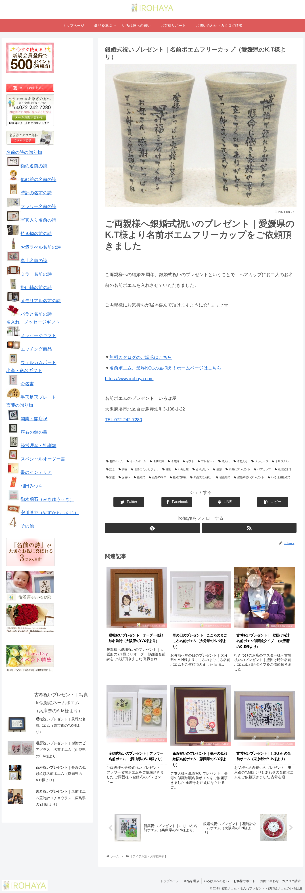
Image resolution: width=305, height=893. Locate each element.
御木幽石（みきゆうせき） (47, 499)
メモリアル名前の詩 (41, 300)
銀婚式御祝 (179, 477)
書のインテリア (36, 472)
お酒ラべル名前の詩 (41, 247)
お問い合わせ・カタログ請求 (280, 881)
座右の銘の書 (34, 432)
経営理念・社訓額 (38, 445)
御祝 (124, 469)
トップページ (169, 881)
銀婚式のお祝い (203, 477)
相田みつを (32, 485)
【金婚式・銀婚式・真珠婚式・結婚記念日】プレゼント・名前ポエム (151, 451)
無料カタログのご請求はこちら (140, 357)
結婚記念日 (284, 469)
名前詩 (175, 461)
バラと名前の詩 (36, 314)
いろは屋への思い (216, 881)
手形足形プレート (38, 397)
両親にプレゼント (239, 469)
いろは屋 (183, 469)
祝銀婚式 (224, 477)
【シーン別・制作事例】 (166, 443)
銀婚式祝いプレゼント (250, 477)
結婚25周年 (159, 477)
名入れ (226, 461)
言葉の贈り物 (19, 405)
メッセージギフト (38, 335)
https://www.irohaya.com (129, 378)
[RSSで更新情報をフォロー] (249, 528)
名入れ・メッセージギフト (33, 322)
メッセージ (261, 461)
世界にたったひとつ (146, 469)
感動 (168, 469)
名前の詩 (158, 461)
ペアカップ (264, 469)
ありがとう (202, 469)
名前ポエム (116, 461)
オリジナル (281, 461)
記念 (112, 469)
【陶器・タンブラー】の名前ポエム (210, 443)
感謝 (219, 469)
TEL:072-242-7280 (123, 419)
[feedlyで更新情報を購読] (152, 528)
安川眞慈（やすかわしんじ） (50, 512)
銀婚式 (141, 477)
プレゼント (208, 461)
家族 (112, 477)
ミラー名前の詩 (36, 274)
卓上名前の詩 (34, 260)
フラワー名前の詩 (38, 206)
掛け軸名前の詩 (36, 287)
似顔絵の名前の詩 (38, 179)
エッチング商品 (36, 349)
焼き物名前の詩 (36, 233)
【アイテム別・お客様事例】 (127, 443)
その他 (27, 525)
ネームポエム (138, 461)
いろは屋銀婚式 (280, 477)
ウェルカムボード (38, 362)
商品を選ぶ (191, 881)
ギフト (190, 461)
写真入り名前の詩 (38, 220)
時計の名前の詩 (36, 192)
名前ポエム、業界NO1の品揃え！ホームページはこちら (165, 367)
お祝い (126, 477)
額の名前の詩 (34, 165)
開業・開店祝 (34, 418)
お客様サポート (244, 881)
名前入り (242, 461)
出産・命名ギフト (24, 370)
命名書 (27, 383)
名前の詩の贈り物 (24, 152)
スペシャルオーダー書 (43, 458)
